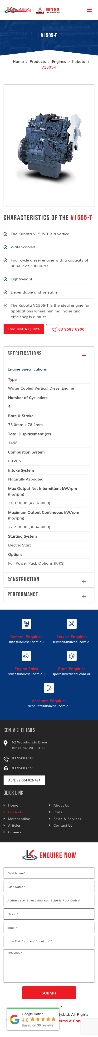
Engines (59, 61)
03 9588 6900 (70, 329)
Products (38, 61)
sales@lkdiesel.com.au (26, 673)
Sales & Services (67, 818)
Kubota (78, 61)
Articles (14, 825)
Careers (14, 832)
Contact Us (63, 825)
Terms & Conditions (75, 1020)
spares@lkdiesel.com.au (71, 673)
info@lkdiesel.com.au (26, 641)
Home (18, 61)
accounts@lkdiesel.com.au (49, 705)
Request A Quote (24, 329)
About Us (61, 805)
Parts (58, 811)
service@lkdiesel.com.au (71, 641)
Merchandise (19, 818)
